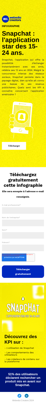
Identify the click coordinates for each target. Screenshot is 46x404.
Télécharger (14, 146)
